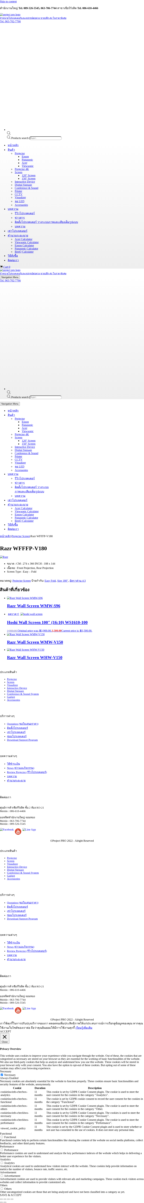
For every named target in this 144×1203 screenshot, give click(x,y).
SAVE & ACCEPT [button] (11, 1195)
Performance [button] (7, 1146)
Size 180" (62, 580)
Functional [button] (6, 1133)
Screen (10, 682)
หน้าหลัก (13, 145)
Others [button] (3, 1185)
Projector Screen (21, 536)
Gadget (11, 697)
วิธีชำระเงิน (13, 763)
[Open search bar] (9, 133)
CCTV (18, 194)
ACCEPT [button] (5, 1031)
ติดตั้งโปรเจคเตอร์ (17, 728)
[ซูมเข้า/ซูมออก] (1, 1199)
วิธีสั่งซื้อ (13, 255)
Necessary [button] (5, 1071)
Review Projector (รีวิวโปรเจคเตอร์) (27, 772)
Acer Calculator (23, 239)
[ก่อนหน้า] (1, 1202)
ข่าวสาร (20, 217)
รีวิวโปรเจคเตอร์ (25, 213)
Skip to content (8, 1)
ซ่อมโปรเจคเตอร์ (17, 736)
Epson (25, 156)
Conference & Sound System (23, 694)
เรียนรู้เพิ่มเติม (84, 1027)
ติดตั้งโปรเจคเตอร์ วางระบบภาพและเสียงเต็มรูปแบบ (46, 222)
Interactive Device (25, 181)
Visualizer (20, 197)
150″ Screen (28, 178)
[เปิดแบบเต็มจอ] (5, 1199)
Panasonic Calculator (26, 248)
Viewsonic (28, 165)
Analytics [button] (5, 1159)
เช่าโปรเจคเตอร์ (17, 230)
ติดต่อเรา (13, 260)
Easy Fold (50, 580)
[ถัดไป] (5, 1202)
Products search (20, 138)
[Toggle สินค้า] (61, 415)
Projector (12, 679)
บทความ (20, 226)
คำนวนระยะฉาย (16, 780)
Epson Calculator (24, 245)
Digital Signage (23, 184)
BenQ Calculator (24, 251)
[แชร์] (8, 1199)
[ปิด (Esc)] (12, 1199)
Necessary (10, 1074)
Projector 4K (22, 169)
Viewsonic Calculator (27, 242)
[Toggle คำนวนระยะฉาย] (61, 504)
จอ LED (19, 201)
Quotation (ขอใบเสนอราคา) (22, 723)
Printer (18, 191)
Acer (24, 162)
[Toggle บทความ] (61, 474)
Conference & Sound (26, 188)
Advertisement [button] (8, 1172)
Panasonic (27, 159)
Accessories (21, 204)
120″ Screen (28, 175)
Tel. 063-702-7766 (10, 21)
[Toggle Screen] (61, 437)
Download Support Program (22, 739)
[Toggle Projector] (61, 418)
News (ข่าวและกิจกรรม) (20, 768)
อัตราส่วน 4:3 (78, 580)
